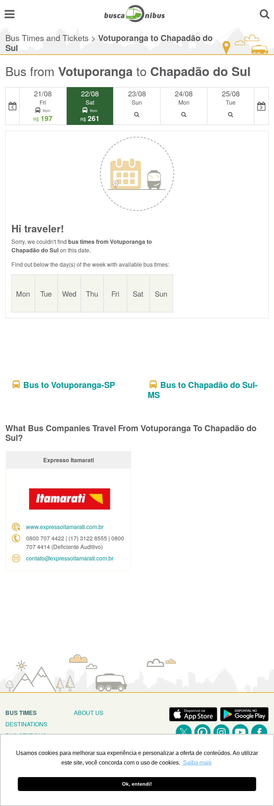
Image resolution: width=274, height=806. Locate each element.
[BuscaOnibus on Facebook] (259, 732)
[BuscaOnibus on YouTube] (240, 732)
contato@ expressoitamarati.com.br (69, 558)
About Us (88, 713)
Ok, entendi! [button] (137, 784)
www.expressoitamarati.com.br (64, 527)
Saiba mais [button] (197, 763)
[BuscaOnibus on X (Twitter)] (183, 732)
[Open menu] (9, 13)
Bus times (21, 713)
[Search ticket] (264, 13)
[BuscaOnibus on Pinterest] (202, 732)
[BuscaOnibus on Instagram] (221, 732)
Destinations (26, 724)
